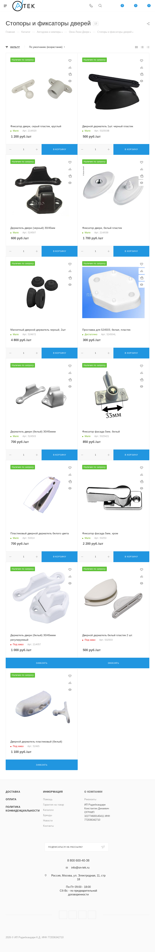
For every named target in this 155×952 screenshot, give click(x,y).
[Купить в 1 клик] (70, 74)
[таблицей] (148, 47)
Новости (48, 820)
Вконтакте (63, 915)
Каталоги (48, 810)
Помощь (48, 799)
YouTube (82, 915)
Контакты (48, 825)
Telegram (73, 915)
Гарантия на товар (53, 804)
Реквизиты (90, 799)
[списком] (142, 47)
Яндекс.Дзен (92, 915)
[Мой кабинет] (109, 6)
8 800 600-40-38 (78, 860)
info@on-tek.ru (80, 867)
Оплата (11, 799)
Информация (53, 791)
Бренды (47, 815)
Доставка (13, 791)
